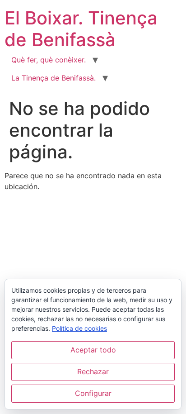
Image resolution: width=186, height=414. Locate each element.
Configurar (93, 393)
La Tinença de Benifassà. (53, 77)
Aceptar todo (93, 349)
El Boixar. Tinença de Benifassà (81, 29)
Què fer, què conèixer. (48, 59)
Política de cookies (79, 328)
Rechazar (93, 371)
